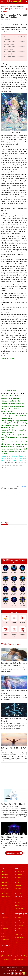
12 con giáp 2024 (19, 880)
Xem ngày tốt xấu (5, 888)
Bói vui (3, 914)
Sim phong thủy (18, 911)
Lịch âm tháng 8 (4, 885)
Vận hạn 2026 (18, 885)
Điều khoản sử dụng (17, 970)
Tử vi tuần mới (18, 874)
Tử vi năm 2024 (18, 928)
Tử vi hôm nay (18, 917)
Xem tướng (3, 920)
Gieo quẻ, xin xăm (5, 931)
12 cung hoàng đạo (13, 6)
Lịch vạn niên (4, 871)
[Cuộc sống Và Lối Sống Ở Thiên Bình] (14, 745)
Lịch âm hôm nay (5, 877)
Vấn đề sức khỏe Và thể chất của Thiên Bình (14, 692)
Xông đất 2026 (18, 888)
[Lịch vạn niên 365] (14, 3)
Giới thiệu (8, 970)
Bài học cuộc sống (19, 934)
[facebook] (12, 974)
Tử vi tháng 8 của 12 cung (21, 922)
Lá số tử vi (17, 891)
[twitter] (16, 974)
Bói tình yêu (3, 936)
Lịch (2, 868)
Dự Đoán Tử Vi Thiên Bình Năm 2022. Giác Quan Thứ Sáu (14, 805)
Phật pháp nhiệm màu (20, 940)
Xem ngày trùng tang (5, 891)
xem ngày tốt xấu (18, 959)
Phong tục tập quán (5, 896)
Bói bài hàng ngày (5, 939)
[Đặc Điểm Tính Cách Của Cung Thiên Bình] (14, 716)
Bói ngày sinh (4, 922)
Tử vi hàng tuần (18, 920)
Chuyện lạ (17, 942)
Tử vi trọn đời (18, 893)
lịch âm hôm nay (10, 956)
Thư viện (17, 931)
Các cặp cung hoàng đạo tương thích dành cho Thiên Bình (14, 664)
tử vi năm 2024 (21, 956)
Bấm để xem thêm (13, 853)
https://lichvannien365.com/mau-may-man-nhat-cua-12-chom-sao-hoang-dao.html (14, 465)
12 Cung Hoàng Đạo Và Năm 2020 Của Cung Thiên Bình (14, 16)
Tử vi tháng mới (18, 877)
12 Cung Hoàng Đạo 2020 (12, 488)
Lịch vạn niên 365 (12, 66)
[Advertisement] (14, 374)
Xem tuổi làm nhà (19, 900)
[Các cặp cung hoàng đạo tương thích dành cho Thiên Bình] (14, 660)
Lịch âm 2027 (4, 882)
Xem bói (3, 917)
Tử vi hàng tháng (19, 925)
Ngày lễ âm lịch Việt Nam (6, 893)
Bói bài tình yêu (4, 928)
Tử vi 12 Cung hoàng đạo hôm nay (14, 561)
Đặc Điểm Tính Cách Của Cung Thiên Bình (14, 719)
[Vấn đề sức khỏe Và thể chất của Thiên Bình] (14, 688)
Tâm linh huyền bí (19, 937)
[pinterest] (20, 974)
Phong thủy (18, 896)
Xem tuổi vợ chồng (19, 908)
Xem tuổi (17, 905)
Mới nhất (14, 612)
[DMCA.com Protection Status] (23, 974)
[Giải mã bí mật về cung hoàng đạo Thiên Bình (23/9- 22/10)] (14, 835)
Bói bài (2, 925)
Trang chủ (3, 6)
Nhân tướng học (6, 945)
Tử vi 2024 (17, 882)
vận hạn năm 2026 (6, 959)
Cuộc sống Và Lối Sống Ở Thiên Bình (14, 749)
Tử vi (16, 868)
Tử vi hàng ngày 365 (19, 871)
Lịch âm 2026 (4, 880)
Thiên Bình (23, 6)
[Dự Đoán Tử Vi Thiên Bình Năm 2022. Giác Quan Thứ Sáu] (14, 801)
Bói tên (2, 933)
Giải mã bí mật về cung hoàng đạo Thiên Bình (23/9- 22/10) (14, 838)
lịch (2, 956)
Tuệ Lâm (24, 486)
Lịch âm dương (4, 874)
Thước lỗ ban (18, 902)
